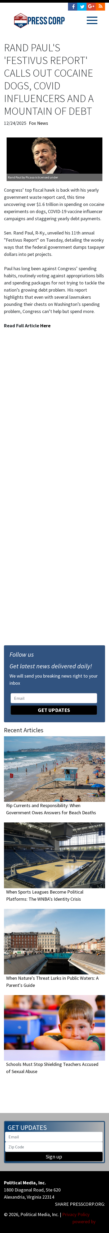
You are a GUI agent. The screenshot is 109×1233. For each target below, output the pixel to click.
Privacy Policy (75, 1214)
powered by (84, 1221)
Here (45, 326)
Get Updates (54, 710)
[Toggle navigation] (92, 20)
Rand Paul (14, 177)
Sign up (54, 1156)
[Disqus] (54, 409)
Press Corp (39, 21)
